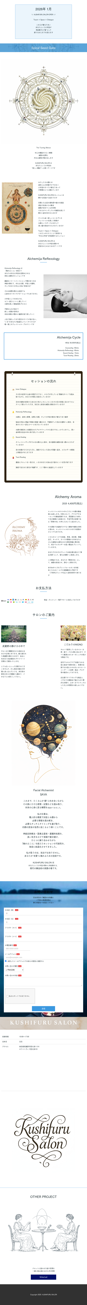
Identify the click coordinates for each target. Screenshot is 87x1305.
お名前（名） (9, 919)
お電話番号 (9, 945)
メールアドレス (10, 954)
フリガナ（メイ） (11, 936)
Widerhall (43, 1277)
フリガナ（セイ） (11, 927)
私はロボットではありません (19, 996)
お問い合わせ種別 (11, 966)
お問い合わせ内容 (11, 975)
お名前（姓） (9, 910)
